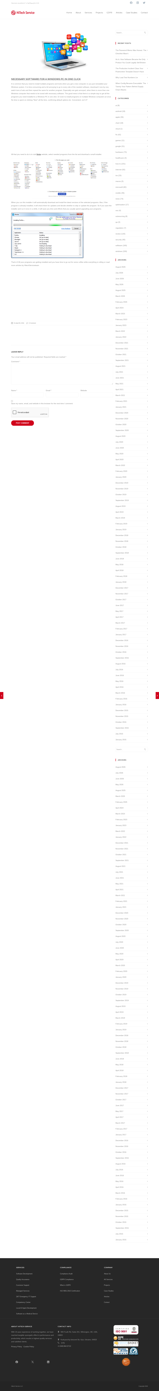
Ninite (39, 154)
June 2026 (120, 279)
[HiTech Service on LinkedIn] (48, 1362)
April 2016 (119, 687)
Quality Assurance (22, 1279)
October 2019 (121, 494)
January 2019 (121, 530)
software (119, 245)
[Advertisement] (62, 124)
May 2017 (119, 611)
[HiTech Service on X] (32, 1362)
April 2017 (119, 617)
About (78, 13)
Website (83, 390)
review (118, 234)
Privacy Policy (16, 1347)
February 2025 (121, 302)
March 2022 (120, 331)
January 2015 (121, 740)
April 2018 (119, 570)
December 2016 (122, 640)
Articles (119, 13)
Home (69, 13)
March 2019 (120, 518)
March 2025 (120, 296)
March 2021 (120, 395)
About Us (107, 1274)
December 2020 (122, 413)
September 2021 (122, 360)
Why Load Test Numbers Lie (127, 77)
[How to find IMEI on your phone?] (1, 695)
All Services (108, 1279)
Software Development (24, 1274)
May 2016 (119, 681)
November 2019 (122, 489)
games (118, 140)
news (118, 199)
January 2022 (121, 337)
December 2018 (122, 535)
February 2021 (121, 401)
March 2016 (120, 693)
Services (88, 13)
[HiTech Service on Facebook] (16, 1362)
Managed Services (23, 1291)
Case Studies (131, 13)
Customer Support (22, 1285)
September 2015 (122, 728)
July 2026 (119, 273)
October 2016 (121, 652)
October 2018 (121, 547)
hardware (119, 152)
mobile (118, 193)
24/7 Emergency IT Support (26, 1297)
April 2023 (119, 308)
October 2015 (121, 722)
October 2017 (121, 600)
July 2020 (119, 442)
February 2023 (121, 319)
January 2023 (121, 325)
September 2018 (122, 553)
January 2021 (121, 407)
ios (117, 175)
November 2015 (122, 716)
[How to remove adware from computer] (157, 695)
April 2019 (119, 512)
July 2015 (119, 734)
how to (118, 164)
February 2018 (121, 576)
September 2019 (122, 500)
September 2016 (122, 658)
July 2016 (119, 670)
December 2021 (122, 343)
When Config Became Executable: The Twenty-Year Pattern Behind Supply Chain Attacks (131, 86)
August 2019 (120, 506)
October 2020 (121, 424)
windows (119, 251)
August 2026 (120, 267)
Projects (99, 13)
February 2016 (121, 699)
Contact (144, 13)
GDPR (109, 13)
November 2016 (122, 646)
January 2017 (121, 635)
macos (118, 181)
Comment (15, 362)
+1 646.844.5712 (31, 3)
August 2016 (120, 664)
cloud (118, 129)
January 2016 (121, 705)
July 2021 (119, 372)
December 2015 (122, 710)
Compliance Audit (66, 1274)
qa (117, 222)
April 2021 (119, 389)
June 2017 (120, 605)
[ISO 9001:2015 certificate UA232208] (126, 1330)
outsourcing (120, 216)
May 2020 (119, 454)
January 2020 (121, 477)
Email (48, 390)
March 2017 (120, 623)
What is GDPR (65, 1285)
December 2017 (122, 588)
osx (117, 210)
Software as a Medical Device (27, 1314)
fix (116, 135)
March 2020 (120, 465)
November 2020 (122, 419)
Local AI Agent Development (26, 1308)
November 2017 (122, 594)
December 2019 (122, 483)
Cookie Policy (28, 1347)
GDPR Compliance (67, 1279)
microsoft (119, 187)
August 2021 (120, 366)
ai (116, 105)
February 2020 (121, 471)
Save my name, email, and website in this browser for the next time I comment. (42, 403)
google (118, 146)
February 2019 (121, 524)
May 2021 (119, 384)
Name (14, 390)
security (119, 240)
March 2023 (120, 314)
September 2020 (122, 430)
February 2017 (121, 629)
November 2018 (122, 541)
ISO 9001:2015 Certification (70, 1291)
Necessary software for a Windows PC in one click (46, 79)
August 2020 (120, 436)
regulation (119, 228)
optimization (120, 205)
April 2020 (119, 459)
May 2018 (119, 565)
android (118, 111)
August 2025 (120, 290)
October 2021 (121, 354)
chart (117, 123)
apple (118, 117)
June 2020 (120, 448)
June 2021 (120, 378)
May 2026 (119, 284)
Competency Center (23, 1302)
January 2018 (121, 582)
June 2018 (120, 559)
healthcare (120, 158)
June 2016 (120, 675)
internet (118, 170)
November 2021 (122, 349)
